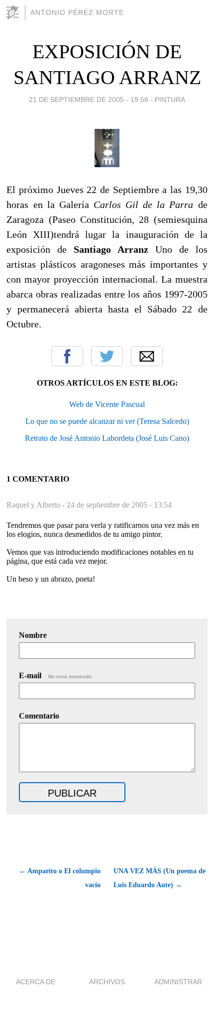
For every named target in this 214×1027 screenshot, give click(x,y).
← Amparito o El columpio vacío (59, 878)
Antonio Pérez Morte (77, 12)
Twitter (107, 356)
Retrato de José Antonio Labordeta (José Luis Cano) (107, 438)
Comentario (39, 716)
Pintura (170, 99)
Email (147, 356)
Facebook (67, 356)
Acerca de (35, 982)
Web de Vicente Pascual (107, 404)
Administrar (178, 982)
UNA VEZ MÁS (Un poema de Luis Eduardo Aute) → (159, 878)
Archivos (107, 982)
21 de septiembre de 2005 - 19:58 (88, 99)
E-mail (56, 675)
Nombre (33, 635)
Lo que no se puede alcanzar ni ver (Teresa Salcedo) (107, 421)
